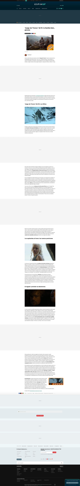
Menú (19, 5)
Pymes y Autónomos (60, 471)
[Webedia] (19, 466)
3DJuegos (25, 470)
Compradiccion (53, 472)
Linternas (34, 456)
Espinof (40, 4)
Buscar (61, 463)
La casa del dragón (19, 456)
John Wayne (47, 22)
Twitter (62, 8)
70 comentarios (28, 33)
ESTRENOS (24, 8)
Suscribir (54, 452)
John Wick (33, 22)
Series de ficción (30, 393)
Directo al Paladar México (39, 480)
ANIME (33, 8)
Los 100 (55, 22)
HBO (33, 393)
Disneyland (51, 22)
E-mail (35, 33)
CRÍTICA (20, 8)
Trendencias (52, 470)
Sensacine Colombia (33, 481)
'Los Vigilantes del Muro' (40, 95)
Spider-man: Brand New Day (28, 456)
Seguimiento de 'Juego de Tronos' (36, 390)
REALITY (29, 8)
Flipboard (59, 8)
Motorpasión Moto (46, 471)
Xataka (17, 470)
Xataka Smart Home (19, 473)
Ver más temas (19, 459)
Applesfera (18, 472)
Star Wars (44, 22)
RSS (50, 459)
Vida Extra (25, 471)
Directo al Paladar (39, 470)
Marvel (36, 22)
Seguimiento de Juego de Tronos (49, 393)
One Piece (30, 22)
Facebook (58, 8)
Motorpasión (45, 470)
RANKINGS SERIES (44, 8)
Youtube (61, 8)
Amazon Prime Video (27, 451)
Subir (61, 466)
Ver (40, 415)
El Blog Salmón (59, 470)
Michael (27, 22)
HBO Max (34, 454)
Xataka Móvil (18, 471)
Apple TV (18, 454)
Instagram (57, 8)
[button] (29, 54)
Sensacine (32, 470)
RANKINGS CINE (38, 8)
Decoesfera (52, 471)
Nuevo (61, 5)
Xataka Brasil (18, 481)
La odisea (24, 22)
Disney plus (34, 451)
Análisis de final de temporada (39, 393)
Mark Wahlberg (40, 22)
